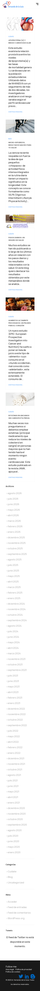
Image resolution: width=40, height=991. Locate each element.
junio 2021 (13, 786)
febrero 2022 (15, 747)
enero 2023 (14, 703)
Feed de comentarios (19, 912)
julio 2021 (13, 780)
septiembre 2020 (17, 824)
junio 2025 (13, 570)
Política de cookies (13, 972)
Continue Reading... (15, 112)
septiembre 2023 (17, 670)
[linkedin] (26, 976)
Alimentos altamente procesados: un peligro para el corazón (19, 323)
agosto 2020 (15, 830)
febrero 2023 (15, 697)
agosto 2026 (15, 493)
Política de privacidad (23, 969)
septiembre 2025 (17, 554)
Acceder (12, 901)
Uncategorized (16, 882)
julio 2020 (13, 835)
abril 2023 (13, 692)
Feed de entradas (17, 907)
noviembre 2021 (16, 764)
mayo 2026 (14, 509)
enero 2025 (14, 598)
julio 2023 (13, 675)
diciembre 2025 (16, 537)
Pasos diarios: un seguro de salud (16, 238)
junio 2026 (13, 504)
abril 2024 (13, 648)
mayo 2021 (13, 791)
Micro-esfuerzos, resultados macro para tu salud (19, 145)
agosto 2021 (14, 775)
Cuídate (11, 36)
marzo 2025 (14, 587)
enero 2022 (14, 753)
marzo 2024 (14, 653)
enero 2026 (14, 531)
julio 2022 (13, 730)
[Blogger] (32, 976)
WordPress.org (16, 918)
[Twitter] (21, 976)
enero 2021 (14, 802)
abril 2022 (13, 741)
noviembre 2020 (17, 813)
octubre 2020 (15, 819)
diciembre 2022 (16, 708)
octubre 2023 (15, 664)
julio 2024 (13, 631)
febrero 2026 (15, 526)
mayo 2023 (14, 686)
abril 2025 (13, 581)
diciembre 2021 (16, 758)
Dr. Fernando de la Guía (20, 980)
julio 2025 (13, 565)
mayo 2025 (14, 576)
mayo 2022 (14, 736)
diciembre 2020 (16, 808)
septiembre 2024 (17, 620)
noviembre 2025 (17, 543)
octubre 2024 (15, 614)
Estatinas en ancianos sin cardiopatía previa (19, 416)
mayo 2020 (14, 846)
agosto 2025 (15, 559)
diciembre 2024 (16, 603)
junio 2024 (13, 636)
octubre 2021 (15, 769)
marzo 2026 (14, 521)
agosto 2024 (15, 625)
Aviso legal (10, 969)
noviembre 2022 (17, 714)
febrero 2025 (15, 592)
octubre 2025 (15, 548)
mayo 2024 (14, 642)
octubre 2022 (15, 719)
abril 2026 (13, 515)
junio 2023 (13, 681)
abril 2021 (13, 797)
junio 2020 (13, 841)
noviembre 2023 (16, 659)
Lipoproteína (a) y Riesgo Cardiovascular (19, 41)
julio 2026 (13, 498)
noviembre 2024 (17, 609)
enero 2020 (14, 852)
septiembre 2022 (17, 725)
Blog (10, 139)
